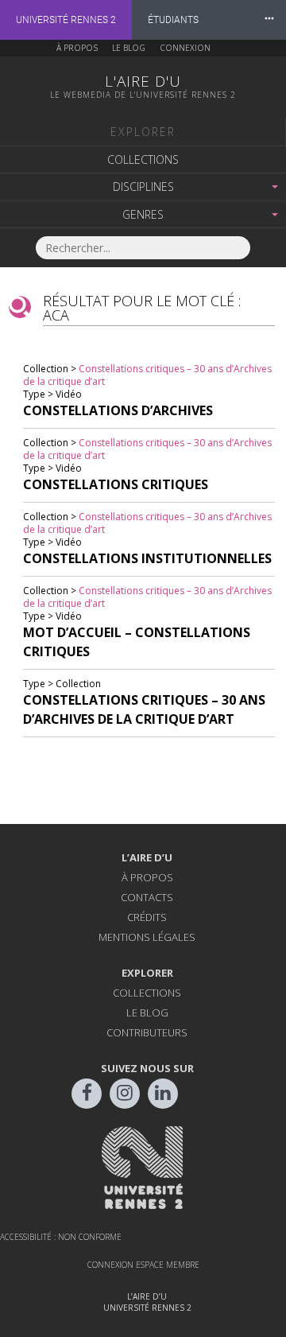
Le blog (128, 47)
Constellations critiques (115, 484)
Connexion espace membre (143, 1264)
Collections (143, 159)
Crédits (147, 917)
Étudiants (173, 19)
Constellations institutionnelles (147, 558)
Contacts (147, 897)
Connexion (185, 47)
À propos (77, 47)
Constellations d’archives (118, 410)
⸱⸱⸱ (269, 19)
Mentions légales (147, 937)
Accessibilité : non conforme (61, 1236)
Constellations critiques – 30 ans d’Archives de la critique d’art (147, 375)
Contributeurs (146, 1032)
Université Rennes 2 (66, 19)
